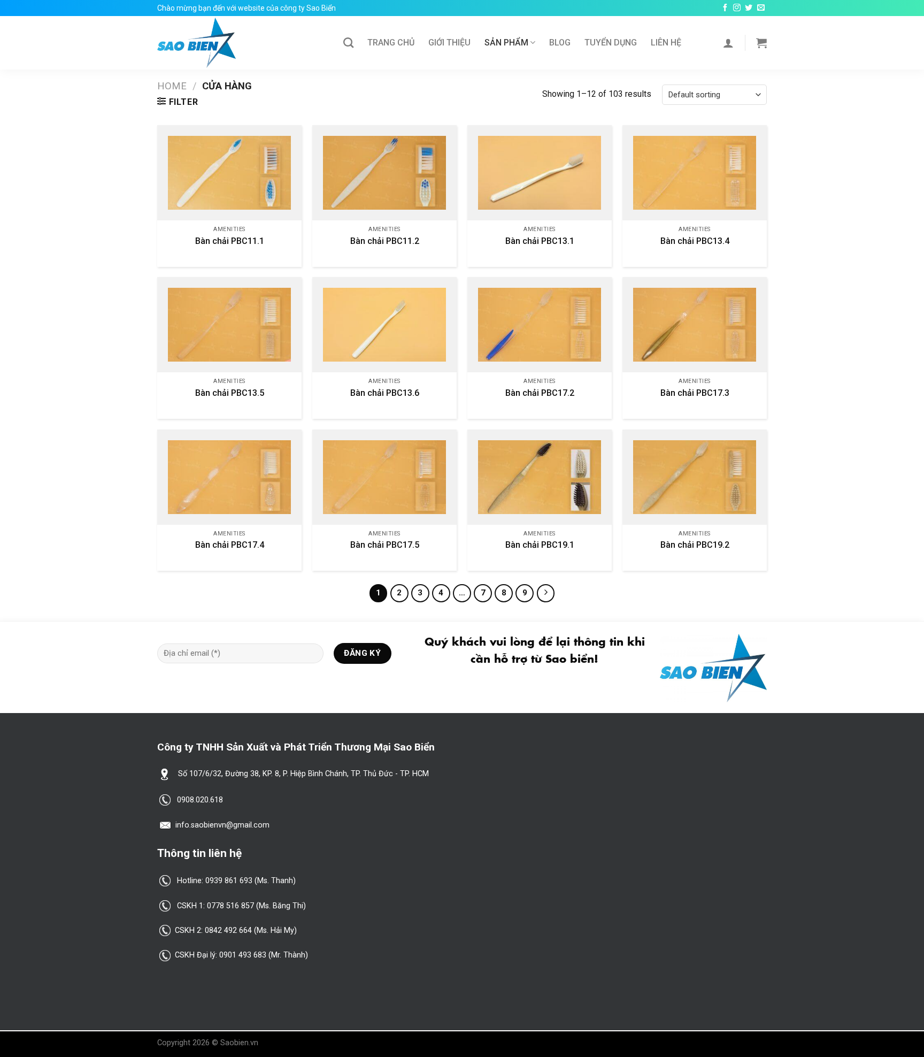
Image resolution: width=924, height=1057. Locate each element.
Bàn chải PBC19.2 (694, 545)
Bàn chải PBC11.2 (384, 241)
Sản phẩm (506, 42)
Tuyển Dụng (610, 42)
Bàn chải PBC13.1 (539, 241)
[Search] (348, 42)
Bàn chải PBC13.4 (694, 241)
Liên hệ (666, 42)
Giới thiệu (449, 42)
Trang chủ (390, 42)
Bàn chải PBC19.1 (539, 545)
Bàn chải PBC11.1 (229, 241)
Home (172, 85)
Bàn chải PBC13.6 (384, 393)
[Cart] (761, 43)
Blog (560, 42)
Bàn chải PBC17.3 (694, 393)
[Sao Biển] (242, 43)
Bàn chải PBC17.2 (539, 393)
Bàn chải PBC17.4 (229, 545)
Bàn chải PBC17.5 (384, 545)
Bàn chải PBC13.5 (229, 393)
